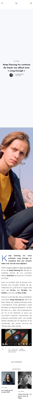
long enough (22, 350)
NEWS (17, 61)
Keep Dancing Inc (12, 350)
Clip (9, 349)
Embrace (22, 349)
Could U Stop (15, 349)
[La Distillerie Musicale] (16, 3)
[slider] (9, 344)
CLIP (15, 61)
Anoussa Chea (19, 74)
